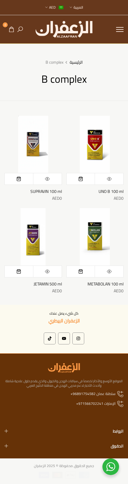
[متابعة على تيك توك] (50, 338)
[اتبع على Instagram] (78, 338)
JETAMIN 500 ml (48, 284)
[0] (11, 29)
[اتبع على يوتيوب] (64, 338)
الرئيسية (76, 62)
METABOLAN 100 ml (106, 284)
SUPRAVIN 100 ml (46, 191)
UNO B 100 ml (111, 191)
